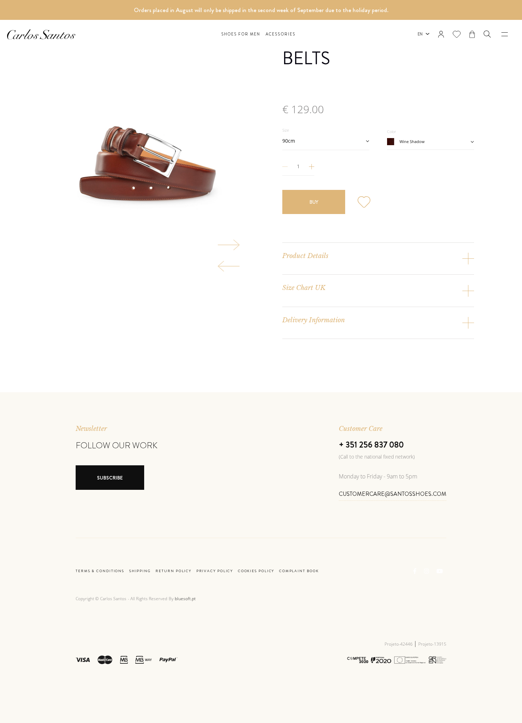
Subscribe (110, 477)
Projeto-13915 (432, 644)
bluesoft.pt (185, 599)
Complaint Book (299, 571)
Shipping (140, 571)
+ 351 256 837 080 (371, 445)
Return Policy (173, 571)
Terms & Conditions (100, 571)
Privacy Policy (214, 571)
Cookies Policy (256, 571)
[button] (487, 34)
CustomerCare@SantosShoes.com (392, 494)
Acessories (280, 34)
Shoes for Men (240, 34)
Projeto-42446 (399, 644)
